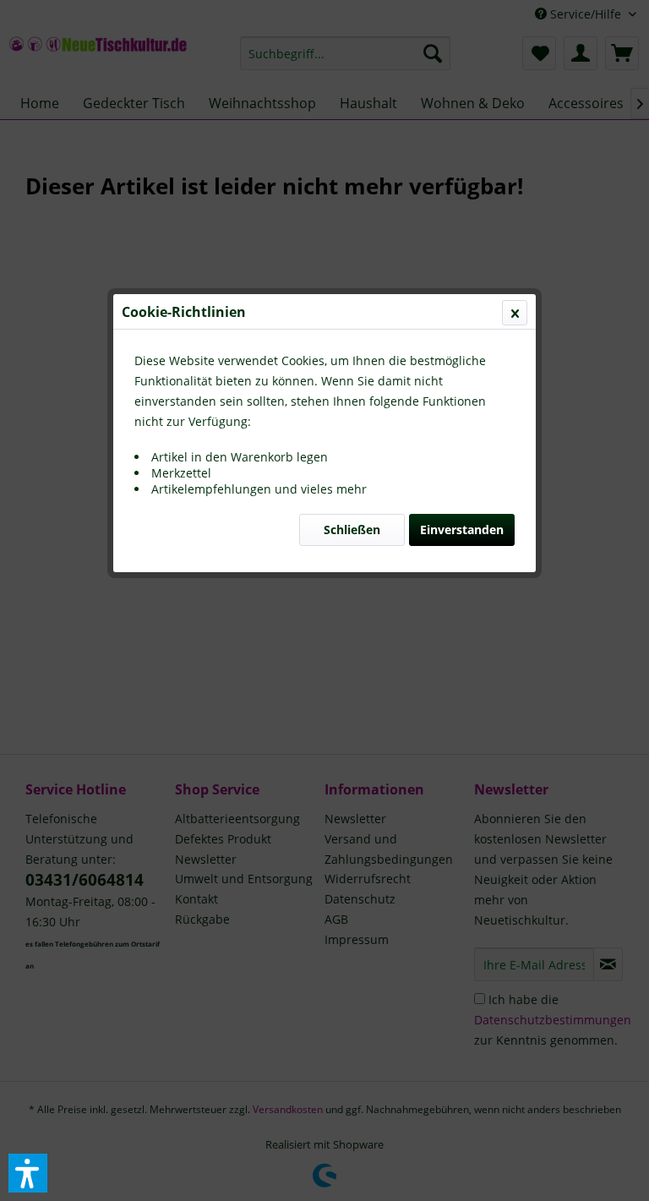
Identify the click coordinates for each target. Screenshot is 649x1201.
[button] (27, 1173)
